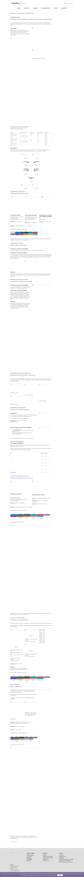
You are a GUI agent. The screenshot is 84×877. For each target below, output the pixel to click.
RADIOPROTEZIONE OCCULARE (19, 279)
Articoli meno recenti (14, 841)
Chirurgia (29, 860)
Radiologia (29, 857)
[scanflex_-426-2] (44, 391)
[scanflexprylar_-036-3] (15, 387)
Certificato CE (46, 860)
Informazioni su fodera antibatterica (48, 858)
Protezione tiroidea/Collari (17, 618)
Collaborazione (62, 856)
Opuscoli (45, 855)
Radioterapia (29, 859)
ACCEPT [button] (60, 875)
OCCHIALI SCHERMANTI (17, 441)
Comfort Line (29, 856)
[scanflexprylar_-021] (31, 388)
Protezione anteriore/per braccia (19, 476)
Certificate (61, 857)
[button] (12, 463)
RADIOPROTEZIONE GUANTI (18, 407)
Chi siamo (61, 855)
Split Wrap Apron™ (15, 684)
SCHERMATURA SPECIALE (17, 191)
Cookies (31, 875)
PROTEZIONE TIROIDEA (16, 243)
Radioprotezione (30, 855)
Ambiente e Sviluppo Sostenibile (66, 859)
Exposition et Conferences (65, 860)
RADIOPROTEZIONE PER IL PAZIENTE (20, 373)
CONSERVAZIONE (15, 17)
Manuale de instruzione (48, 856)
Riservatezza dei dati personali (65, 862)
